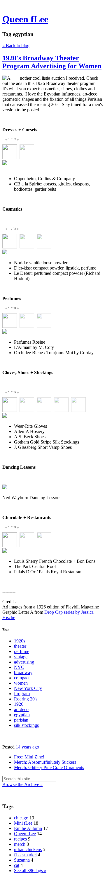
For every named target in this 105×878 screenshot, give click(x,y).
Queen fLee (25, 19)
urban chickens (28, 849)
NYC (19, 667)
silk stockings (26, 725)
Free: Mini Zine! (29, 756)
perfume (21, 651)
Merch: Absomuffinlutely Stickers (45, 762)
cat (16, 865)
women (21, 683)
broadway (23, 672)
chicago (21, 817)
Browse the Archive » (22, 784)
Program (22, 693)
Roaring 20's (25, 698)
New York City (28, 688)
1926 (18, 704)
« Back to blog (15, 45)
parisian (21, 719)
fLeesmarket (25, 854)
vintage (20, 656)
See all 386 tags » (30, 870)
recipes (20, 838)
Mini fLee (23, 823)
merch (19, 844)
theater (20, 646)
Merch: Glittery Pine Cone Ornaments (49, 767)
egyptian (22, 714)
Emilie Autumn (28, 828)
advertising (24, 661)
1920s (19, 640)
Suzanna (22, 859)
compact (21, 677)
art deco (21, 709)
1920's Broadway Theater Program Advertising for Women (52, 62)
